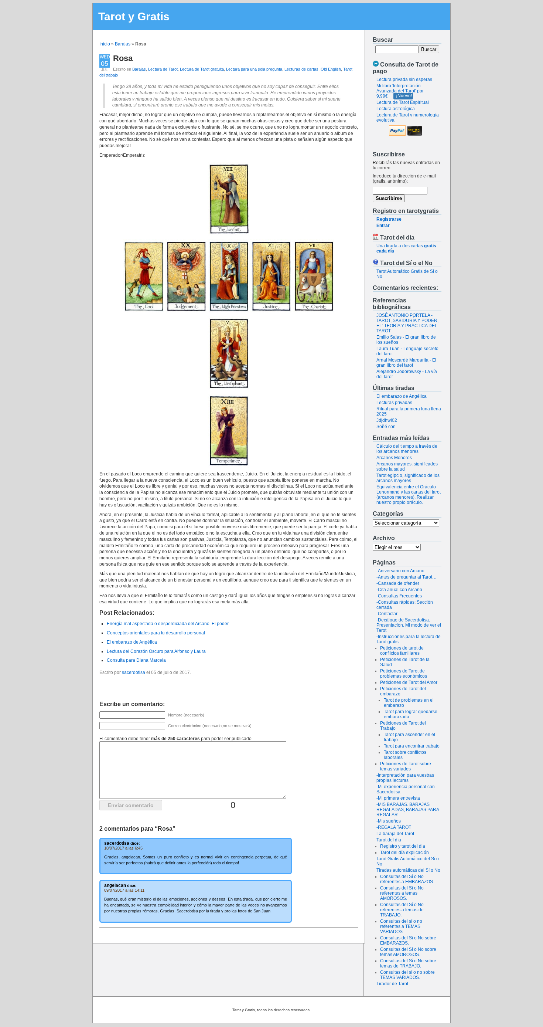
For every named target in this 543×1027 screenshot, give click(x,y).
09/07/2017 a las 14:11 (124, 890)
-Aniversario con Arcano (400, 570)
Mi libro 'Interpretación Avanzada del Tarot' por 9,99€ (400, 91)
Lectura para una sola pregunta (254, 69)
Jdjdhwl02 (386, 420)
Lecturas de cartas (301, 69)
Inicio (104, 44)
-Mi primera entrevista (398, 798)
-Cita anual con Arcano (399, 589)
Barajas (122, 44)
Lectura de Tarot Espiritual (402, 102)
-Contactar (386, 613)
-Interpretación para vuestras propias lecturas (405, 778)
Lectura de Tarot (163, 69)
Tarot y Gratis (134, 16)
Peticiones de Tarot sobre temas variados (405, 766)
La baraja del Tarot (395, 833)
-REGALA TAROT (393, 827)
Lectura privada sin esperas (404, 79)
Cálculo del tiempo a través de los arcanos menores (406, 449)
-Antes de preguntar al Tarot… (406, 577)
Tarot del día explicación (404, 852)
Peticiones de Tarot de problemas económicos (403, 673)
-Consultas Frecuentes (399, 596)
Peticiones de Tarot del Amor (408, 682)
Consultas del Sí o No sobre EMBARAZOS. (408, 940)
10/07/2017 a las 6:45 (123, 848)
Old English (331, 69)
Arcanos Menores (394, 457)
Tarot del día (388, 840)
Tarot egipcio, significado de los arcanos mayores (408, 478)
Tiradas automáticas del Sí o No (408, 870)
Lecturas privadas (394, 402)
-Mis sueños (388, 821)
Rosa (123, 58)
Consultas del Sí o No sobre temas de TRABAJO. (408, 963)
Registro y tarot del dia (402, 846)
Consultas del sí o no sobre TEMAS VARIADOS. (407, 975)
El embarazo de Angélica (401, 396)
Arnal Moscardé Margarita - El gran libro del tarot (406, 362)
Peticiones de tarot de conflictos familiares (402, 650)
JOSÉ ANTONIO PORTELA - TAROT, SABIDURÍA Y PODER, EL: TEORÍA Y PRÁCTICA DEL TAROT (407, 323)
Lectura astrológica (395, 108)
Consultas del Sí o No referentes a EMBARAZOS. (407, 879)
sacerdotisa (133, 672)
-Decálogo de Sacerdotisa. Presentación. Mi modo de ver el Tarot (408, 625)
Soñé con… (388, 426)
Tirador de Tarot (392, 983)
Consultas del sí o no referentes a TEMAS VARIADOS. (401, 926)
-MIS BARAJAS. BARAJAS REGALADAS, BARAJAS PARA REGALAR (407, 809)
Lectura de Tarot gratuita (202, 69)
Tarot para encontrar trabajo (412, 746)
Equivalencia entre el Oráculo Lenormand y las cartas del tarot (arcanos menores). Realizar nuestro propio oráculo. (408, 494)
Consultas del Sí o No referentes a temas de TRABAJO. (402, 910)
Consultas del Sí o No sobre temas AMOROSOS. (408, 952)
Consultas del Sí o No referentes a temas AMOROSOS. (402, 893)
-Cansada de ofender (397, 583)
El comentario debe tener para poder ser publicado (175, 738)
